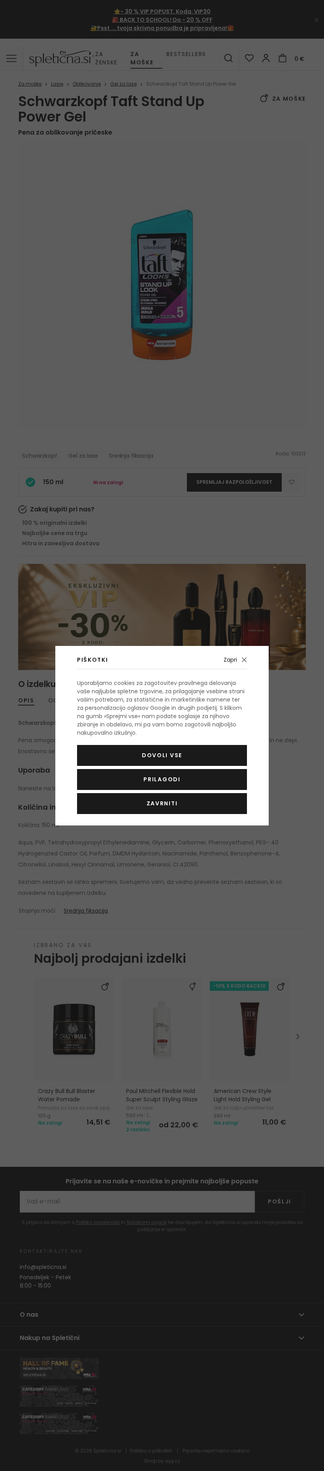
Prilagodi (161, 779)
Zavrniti (162, 803)
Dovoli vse (162, 755)
